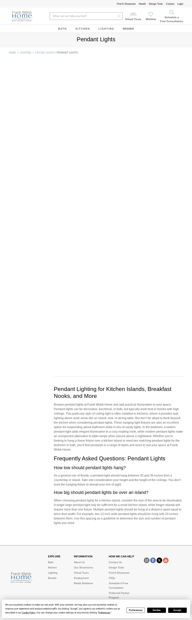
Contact (170, 3)
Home (12, 52)
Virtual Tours (133, 19)
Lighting (106, 28)
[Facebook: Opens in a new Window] (153, 560)
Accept (177, 610)
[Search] (119, 16)
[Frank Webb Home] (22, 16)
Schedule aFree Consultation (171, 19)
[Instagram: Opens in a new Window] (146, 560)
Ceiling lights (44, 52)
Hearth (142, 3)
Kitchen (83, 28)
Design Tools (156, 3)
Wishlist (151, 19)
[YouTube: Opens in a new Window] (166, 560)
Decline (156, 610)
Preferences (135, 610)
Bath (62, 28)
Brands (128, 28)
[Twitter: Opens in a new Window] (159, 560)
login (180, 3)
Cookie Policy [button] (28, 612)
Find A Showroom (126, 3)
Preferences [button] (104, 612)
